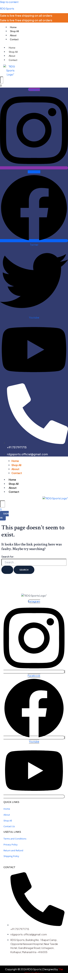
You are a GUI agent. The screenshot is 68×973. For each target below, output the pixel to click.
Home (13, 27)
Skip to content (9, 1)
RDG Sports (7, 8)
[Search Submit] (7, 570)
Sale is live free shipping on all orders (26, 15)
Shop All (14, 31)
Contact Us (9, 826)
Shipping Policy (11, 856)
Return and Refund (13, 850)
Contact (14, 39)
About (13, 35)
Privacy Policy (10, 844)
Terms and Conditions (14, 838)
